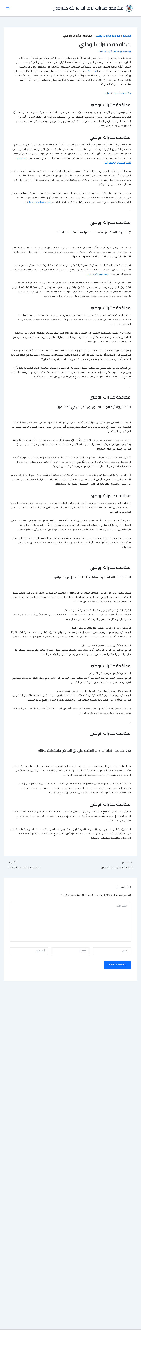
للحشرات (93, 71)
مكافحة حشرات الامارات (117, 93)
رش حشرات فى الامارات (38, 202)
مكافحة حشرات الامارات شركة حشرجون (88, 8)
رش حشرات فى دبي (97, 274)
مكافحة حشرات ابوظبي (107, 36)
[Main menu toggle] (7, 8)
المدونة (127, 36)
